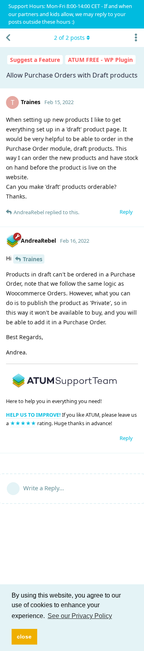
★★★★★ (23, 423)
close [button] (24, 636)
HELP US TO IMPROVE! (34, 414)
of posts (69, 37)
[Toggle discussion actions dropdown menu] (136, 38)
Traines (32, 259)
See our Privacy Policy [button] (80, 615)
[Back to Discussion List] (8, 38)
